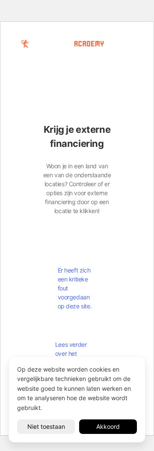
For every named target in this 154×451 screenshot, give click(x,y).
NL (35, 59)
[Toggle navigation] (63, 59)
